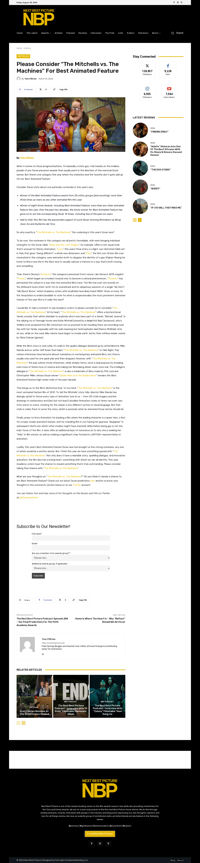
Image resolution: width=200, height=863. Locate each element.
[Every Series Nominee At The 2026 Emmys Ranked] (34, 696)
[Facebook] (174, 2)
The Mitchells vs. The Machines (53, 232)
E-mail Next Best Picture (100, 833)
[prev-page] (18, 723)
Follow (147, 64)
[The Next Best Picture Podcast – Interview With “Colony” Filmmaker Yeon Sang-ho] (107, 696)
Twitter (77, 485)
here (92, 480)
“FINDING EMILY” (159, 131)
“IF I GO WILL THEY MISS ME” (166, 207)
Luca (60, 249)
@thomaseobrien (28, 497)
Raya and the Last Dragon (64, 244)
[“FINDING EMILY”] (140, 130)
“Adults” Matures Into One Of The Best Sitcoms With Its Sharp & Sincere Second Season (166, 150)
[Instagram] (178, 2)
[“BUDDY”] (140, 187)
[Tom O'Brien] (19, 79)
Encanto (45, 274)
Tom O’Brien (27, 157)
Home (19, 48)
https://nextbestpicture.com (53, 643)
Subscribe (169, 87)
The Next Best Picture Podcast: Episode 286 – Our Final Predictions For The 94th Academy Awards (42, 622)
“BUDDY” (155, 188)
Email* (35, 543)
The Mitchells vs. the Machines (60, 468)
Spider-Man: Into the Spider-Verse (78, 375)
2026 (152, 128)
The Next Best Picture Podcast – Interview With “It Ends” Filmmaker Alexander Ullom (71, 709)
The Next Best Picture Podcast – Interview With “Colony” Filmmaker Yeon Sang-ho (107, 709)
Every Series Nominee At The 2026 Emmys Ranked (34, 712)
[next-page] (23, 723)
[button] (176, 33)
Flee (88, 253)
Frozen (21, 278)
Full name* (37, 534)
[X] (181, 2)
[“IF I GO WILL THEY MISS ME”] (140, 206)
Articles (27, 48)
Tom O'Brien (30, 79)
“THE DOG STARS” (160, 169)
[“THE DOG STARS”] (140, 168)
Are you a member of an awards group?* (51, 553)
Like (168, 64)
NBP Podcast (70, 702)
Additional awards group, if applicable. (50, 564)
